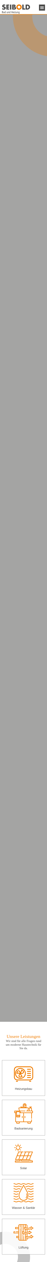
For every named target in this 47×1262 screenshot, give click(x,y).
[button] (42, 8)
